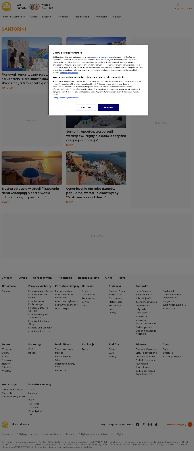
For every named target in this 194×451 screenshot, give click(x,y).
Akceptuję (108, 107)
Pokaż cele (86, 107)
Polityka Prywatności (69, 73)
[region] (98, 80)
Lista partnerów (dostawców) (66, 98)
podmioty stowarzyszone (103, 57)
